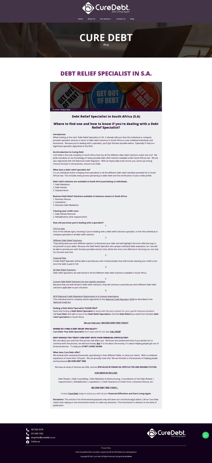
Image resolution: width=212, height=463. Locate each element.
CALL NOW (115, 331)
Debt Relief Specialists (99, 314)
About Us (91, 19)
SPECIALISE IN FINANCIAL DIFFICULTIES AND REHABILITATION (127, 367)
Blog (132, 19)
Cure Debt (153, 399)
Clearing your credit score (66, 211)
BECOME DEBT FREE (77, 361)
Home (80, 19)
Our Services (105, 19)
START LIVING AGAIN (92, 346)
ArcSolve (128, 456)
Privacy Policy (106, 448)
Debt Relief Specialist (82, 311)
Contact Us (120, 19)
